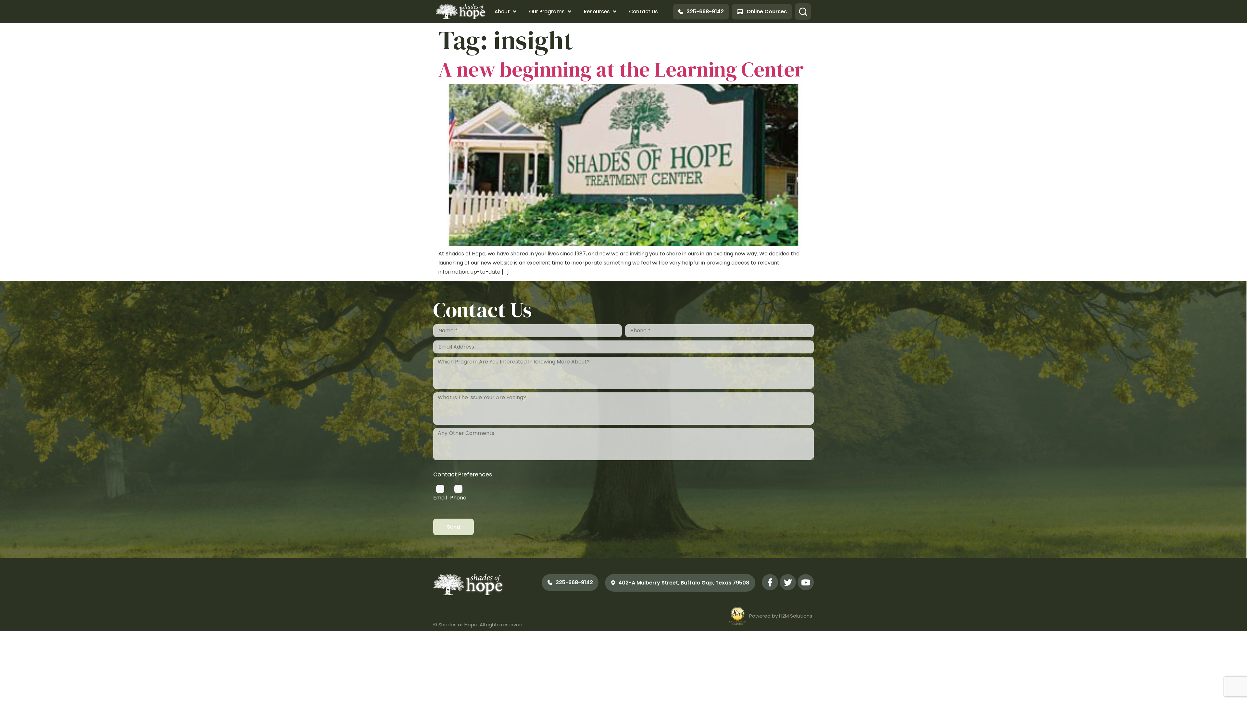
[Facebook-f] (770, 582)
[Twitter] (788, 582)
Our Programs (547, 11)
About (502, 11)
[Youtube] (806, 582)
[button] (803, 11)
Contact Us (643, 11)
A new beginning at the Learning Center (621, 69)
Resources (597, 11)
